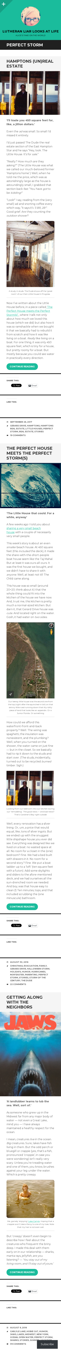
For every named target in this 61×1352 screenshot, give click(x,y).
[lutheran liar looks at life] (30, 16)
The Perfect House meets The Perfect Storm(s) (30, 453)
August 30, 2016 (19, 962)
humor (26, 971)
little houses (33, 428)
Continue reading (22, 366)
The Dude (26, 980)
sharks (14, 1340)
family (43, 966)
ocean (14, 1337)
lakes (20, 1334)
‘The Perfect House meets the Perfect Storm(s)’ (30, 310)
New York (42, 1334)
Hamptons (33, 425)
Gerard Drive (18, 425)
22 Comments (18, 984)
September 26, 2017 (21, 422)
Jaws (13, 1334)
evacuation (31, 966)
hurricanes (38, 971)
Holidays (15, 971)
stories (39, 431)
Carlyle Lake (18, 1331)
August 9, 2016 (18, 1327)
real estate (26, 431)
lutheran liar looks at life (30, 31)
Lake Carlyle (34, 1221)
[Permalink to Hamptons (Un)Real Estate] (30, 93)
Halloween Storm (38, 969)
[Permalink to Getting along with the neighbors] (30, 1054)
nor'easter (17, 974)
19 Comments (18, 435)
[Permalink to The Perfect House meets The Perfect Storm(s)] (30, 485)
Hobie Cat (32, 1331)
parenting (31, 974)
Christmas (16, 966)
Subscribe (47, 1344)
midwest (30, 1334)
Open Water (26, 1337)
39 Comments (18, 1344)
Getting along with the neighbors (25, 1002)
